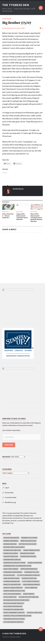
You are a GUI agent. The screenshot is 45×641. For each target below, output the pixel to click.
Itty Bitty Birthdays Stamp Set (28, 575)
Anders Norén (15, 637)
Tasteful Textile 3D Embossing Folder (17, 615)
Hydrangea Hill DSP (32, 572)
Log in (7, 487)
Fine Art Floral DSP (11, 556)
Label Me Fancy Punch (11, 578)
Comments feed (10, 497)
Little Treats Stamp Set (30, 581)
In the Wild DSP (9, 575)
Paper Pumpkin (28, 594)
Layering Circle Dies (29, 578)
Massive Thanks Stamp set (13, 587)
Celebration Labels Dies (12, 550)
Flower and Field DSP (28, 556)
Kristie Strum (9, 28)
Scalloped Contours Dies (13, 606)
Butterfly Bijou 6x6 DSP (27, 544)
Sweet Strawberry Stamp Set (14, 612)
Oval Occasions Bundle (12, 594)
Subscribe (8, 445)
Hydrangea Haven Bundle (13, 572)
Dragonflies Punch (27, 553)
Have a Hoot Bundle (11, 569)
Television (6, 19)
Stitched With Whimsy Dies (13, 609)
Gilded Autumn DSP (35, 562)
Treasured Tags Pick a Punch (14, 619)
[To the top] (41, 629)
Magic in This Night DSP (12, 584)
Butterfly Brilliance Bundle (14, 547)
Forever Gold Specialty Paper (14, 562)
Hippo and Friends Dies (29, 569)
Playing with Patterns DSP (28, 597)
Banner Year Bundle (11, 540)
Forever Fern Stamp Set (12, 559)
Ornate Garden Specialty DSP (14, 590)
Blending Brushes (10, 544)
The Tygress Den (15, 5)
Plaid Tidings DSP (10, 597)
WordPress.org (10, 502)
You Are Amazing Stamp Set (13, 622)
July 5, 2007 (20, 28)
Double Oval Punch (11, 553)
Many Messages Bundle (31, 584)
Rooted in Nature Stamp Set (14, 603)
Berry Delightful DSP (28, 540)
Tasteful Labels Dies (34, 612)
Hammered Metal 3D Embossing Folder (17, 565)
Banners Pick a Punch (29, 537)
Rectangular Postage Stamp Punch (16, 600)
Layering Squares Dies (12, 581)
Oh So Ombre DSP (31, 587)
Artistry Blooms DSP (11, 537)
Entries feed (9, 492)
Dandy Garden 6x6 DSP (31, 550)
